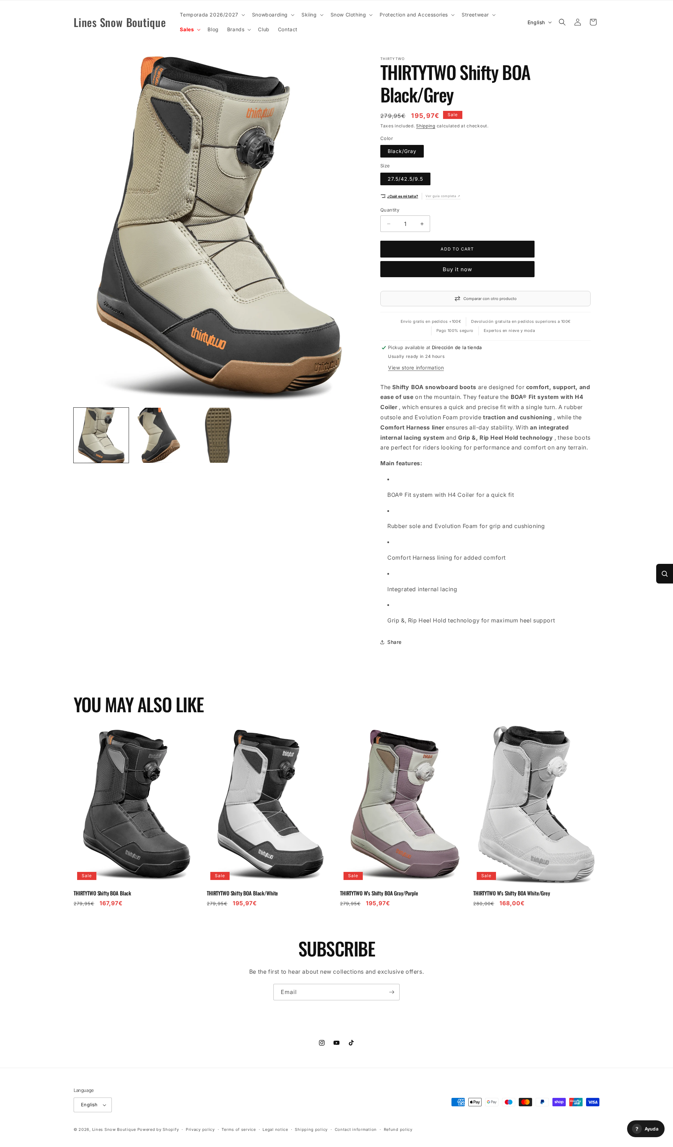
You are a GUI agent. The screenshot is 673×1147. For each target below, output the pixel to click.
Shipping (425, 125)
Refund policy (398, 1129)
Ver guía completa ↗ (443, 196)
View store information (416, 368)
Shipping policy (311, 1129)
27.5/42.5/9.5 (405, 179)
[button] (211, 14)
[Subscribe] (391, 992)
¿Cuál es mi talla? (402, 196)
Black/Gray (402, 151)
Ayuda (646, 1129)
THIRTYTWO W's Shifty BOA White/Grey (511, 893)
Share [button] (394, 642)
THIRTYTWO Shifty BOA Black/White (242, 893)
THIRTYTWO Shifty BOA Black (102, 893)
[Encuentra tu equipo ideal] (664, 573)
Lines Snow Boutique (114, 1129)
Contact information (356, 1129)
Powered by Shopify (158, 1129)
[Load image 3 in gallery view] (218, 435)
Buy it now (457, 269)
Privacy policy (200, 1129)
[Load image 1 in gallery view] (101, 435)
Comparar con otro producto (490, 298)
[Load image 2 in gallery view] (159, 435)
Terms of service (239, 1129)
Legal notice (275, 1129)
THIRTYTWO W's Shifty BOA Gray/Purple (379, 893)
